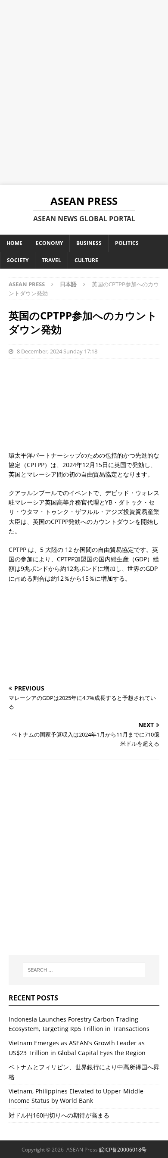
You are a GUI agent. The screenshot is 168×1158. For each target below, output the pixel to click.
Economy (49, 243)
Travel (51, 260)
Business (89, 243)
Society (17, 260)
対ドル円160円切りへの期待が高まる (59, 1115)
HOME (14, 243)
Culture (86, 260)
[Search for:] (84, 970)
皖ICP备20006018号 (122, 1149)
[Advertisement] (84, 92)
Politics (127, 243)
